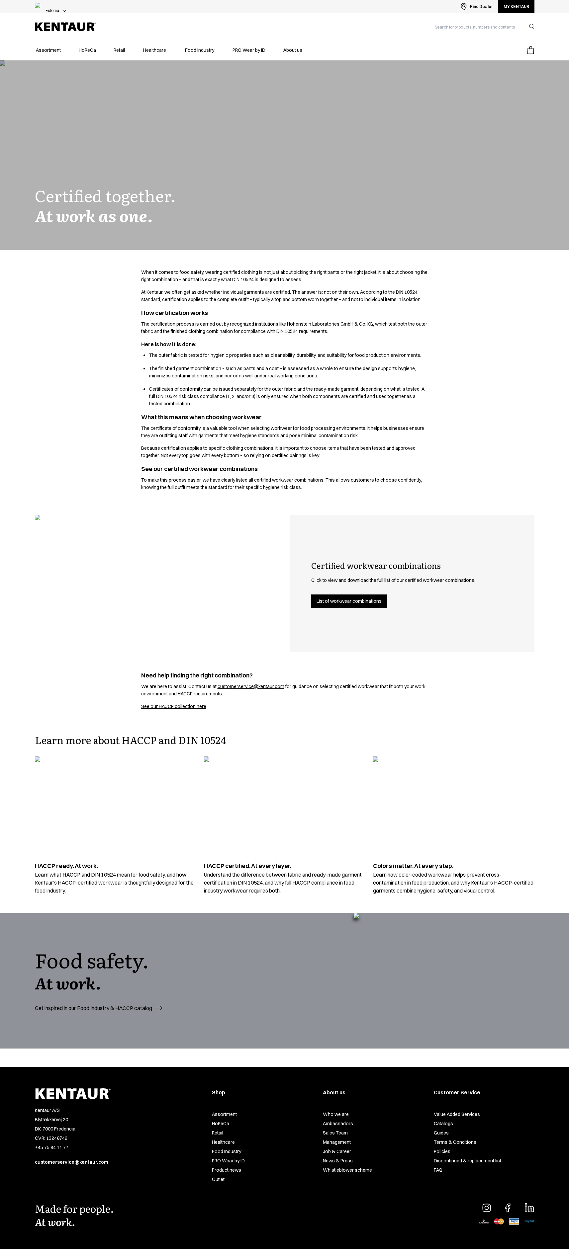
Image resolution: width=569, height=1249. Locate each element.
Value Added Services (457, 1114)
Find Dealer (481, 6)
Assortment (224, 1114)
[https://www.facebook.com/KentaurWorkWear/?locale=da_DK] (508, 1208)
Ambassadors (338, 1124)
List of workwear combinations (349, 601)
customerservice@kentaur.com (251, 686)
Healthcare (223, 1142)
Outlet (218, 1179)
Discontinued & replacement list (467, 1161)
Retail (217, 1133)
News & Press (338, 1161)
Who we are (336, 1114)
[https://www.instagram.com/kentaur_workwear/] (486, 1208)
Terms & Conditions (455, 1142)
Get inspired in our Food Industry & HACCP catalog (93, 1008)
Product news (226, 1170)
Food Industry (226, 1151)
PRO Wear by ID (228, 1161)
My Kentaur (516, 6)
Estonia (52, 10)
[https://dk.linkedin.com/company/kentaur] (529, 1208)
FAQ (438, 1170)
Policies (442, 1151)
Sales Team (335, 1133)
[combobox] (479, 27)
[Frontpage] (65, 27)
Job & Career (337, 1151)
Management (337, 1142)
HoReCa (220, 1124)
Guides (441, 1133)
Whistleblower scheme (347, 1170)
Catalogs (443, 1124)
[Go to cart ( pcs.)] (530, 50)
